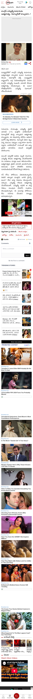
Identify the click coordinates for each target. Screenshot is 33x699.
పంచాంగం (11, 7)
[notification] (30, 2)
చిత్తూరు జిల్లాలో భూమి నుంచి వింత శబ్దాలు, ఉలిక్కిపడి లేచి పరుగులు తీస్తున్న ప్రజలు (15, 227)
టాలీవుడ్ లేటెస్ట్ (9, 637)
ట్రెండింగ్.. (27, 235)
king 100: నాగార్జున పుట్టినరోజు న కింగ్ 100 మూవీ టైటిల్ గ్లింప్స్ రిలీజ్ (19, 650)
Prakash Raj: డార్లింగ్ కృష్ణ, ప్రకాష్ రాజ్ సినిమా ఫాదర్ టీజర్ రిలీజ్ (7, 650)
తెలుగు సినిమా (21, 7)
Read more (8, 213)
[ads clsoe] (32, 688)
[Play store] (26, 2)
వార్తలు (3, 7)
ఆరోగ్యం (4, 235)
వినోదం (11, 235)
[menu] (3, 2)
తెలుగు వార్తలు (22, 232)
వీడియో (6, 655)
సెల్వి (10, 62)
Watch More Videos (9, 658)
